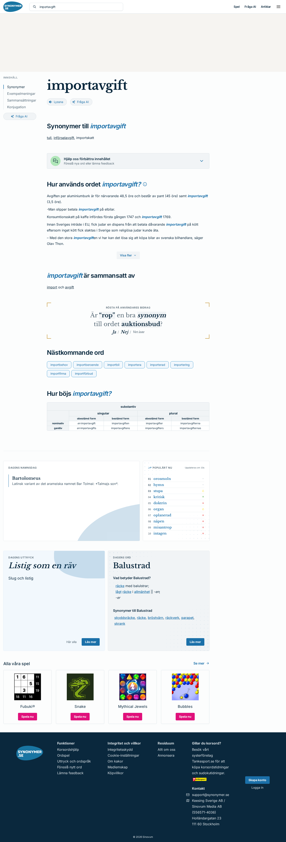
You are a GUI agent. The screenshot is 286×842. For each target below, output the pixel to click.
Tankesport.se (203, 761)
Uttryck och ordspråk (74, 761)
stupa (158, 491)
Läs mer (90, 642)
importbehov (59, 364)
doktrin (160, 503)
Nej (124, 331)
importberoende (88, 364)
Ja (114, 331)
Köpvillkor (116, 773)
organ (158, 509)
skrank (119, 623)
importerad (157, 364)
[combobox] (80, 7)
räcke (120, 586)
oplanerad (162, 515)
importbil (113, 364)
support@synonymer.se (210, 795)
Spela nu (27, 716)
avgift (69, 287)
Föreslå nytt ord (69, 767)
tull (49, 138)
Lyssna (58, 102)
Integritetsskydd (120, 749)
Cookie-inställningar (123, 755)
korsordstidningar (215, 767)
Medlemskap (118, 767)
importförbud (84, 373)
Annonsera (166, 755)
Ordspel (63, 755)
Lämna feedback (70, 773)
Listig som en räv (42, 565)
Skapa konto (257, 780)
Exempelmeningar (21, 93)
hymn (158, 485)
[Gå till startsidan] (13, 6)
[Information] (145, 184)
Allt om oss (166, 749)
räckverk (172, 618)
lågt (118, 592)
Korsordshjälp (68, 749)
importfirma (58, 373)
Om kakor (115, 761)
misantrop (162, 527)
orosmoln (162, 479)
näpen (158, 521)
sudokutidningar (211, 773)
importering (182, 364)
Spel (237, 6)
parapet (187, 618)
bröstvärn (155, 618)
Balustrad (132, 565)
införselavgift (64, 138)
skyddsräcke (124, 618)
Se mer (198, 663)
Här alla (71, 642)
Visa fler (126, 255)
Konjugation (16, 107)
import (52, 287)
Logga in (257, 787)
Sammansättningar (21, 100)
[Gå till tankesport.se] (210, 779)
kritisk (159, 497)
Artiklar (266, 6)
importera (134, 364)
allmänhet (142, 592)
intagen (159, 533)
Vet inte (138, 332)
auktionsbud (140, 324)
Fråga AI (250, 6)
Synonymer (16, 87)
